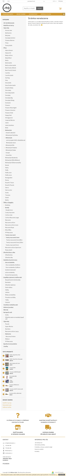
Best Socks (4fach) (10, 68)
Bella (6, 60)
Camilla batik (9, 75)
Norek (7, 165)
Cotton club (8, 215)
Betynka (7, 35)
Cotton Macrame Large (12, 218)
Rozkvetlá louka (7, 405)
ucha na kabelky (10, 272)
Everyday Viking (9, 100)
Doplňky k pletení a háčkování (13, 277)
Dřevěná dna (8, 255)
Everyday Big (9, 98)
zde (56, 474)
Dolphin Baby (9, 88)
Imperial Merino (10, 120)
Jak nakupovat (31, 1)
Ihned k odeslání (10, 133)
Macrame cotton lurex (11, 225)
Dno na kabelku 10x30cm (13, 265)
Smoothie (9, 155)
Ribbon (7, 339)
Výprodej (6, 28)
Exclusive (8, 103)
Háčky (7, 290)
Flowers (7, 105)
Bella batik (8, 63)
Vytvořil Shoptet (59, 472)
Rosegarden (8, 178)
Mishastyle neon (11, 143)
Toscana (7, 195)
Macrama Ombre (10, 336)
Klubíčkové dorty (9, 25)
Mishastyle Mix (10, 145)
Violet (7, 198)
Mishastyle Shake (11, 150)
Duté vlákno (8, 287)
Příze (5, 48)
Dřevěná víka (9, 257)
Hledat (40, 8)
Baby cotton (9, 55)
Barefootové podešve (10, 344)
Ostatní (7, 302)
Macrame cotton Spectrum (13, 247)
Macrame (8, 220)
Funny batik (8, 45)
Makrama (8, 334)
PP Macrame (9, 233)
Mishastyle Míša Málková (12, 160)
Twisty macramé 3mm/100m (14, 242)
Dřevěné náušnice (10, 285)
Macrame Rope (9, 227)
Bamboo (7, 329)
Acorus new (8, 30)
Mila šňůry (8, 230)
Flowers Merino (9, 40)
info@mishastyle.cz (10, 443)
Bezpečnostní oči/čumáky (12, 280)
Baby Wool (8, 58)
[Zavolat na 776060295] (5, 1)
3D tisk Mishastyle (9, 23)
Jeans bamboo (9, 125)
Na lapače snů (8, 312)
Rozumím (61, 474)
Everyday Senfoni (10, 38)
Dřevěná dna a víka (9, 252)
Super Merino (9, 326)
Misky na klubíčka (10, 295)
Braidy (7, 208)
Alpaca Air (8, 53)
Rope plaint (8, 250)
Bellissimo (8, 33)
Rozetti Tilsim (9, 183)
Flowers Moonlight (10, 108)
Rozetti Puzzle (9, 185)
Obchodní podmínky (40, 445)
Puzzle (7, 324)
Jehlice (7, 292)
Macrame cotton (10, 223)
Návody (6, 310)
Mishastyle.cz (8, 450)
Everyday (7, 95)
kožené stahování (10, 270)
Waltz (7, 200)
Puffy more (8, 175)
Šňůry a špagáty (8, 203)
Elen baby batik (9, 93)
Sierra (7, 188)
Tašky (7, 300)
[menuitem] (8, 14)
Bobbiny (7, 205)
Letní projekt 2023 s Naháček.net (15, 140)
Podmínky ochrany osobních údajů (43, 447)
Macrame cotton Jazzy (12, 331)
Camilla (7, 73)
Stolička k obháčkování (11, 305)
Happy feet (8, 115)
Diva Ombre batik (10, 85)
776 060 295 (8, 445)
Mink (6, 128)
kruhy (7, 315)
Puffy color (8, 173)
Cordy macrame (9, 213)
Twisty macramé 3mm (12, 237)
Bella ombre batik (10, 65)
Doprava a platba (39, 449)
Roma (7, 180)
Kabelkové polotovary (10, 260)
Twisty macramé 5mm (12, 245)
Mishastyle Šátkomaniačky (13, 163)
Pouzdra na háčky (10, 297)
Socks (7, 193)
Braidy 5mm (9, 210)
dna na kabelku (9, 262)
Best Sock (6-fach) (10, 70)
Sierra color (8, 190)
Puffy (6, 170)
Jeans (7, 123)
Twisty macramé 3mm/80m (14, 240)
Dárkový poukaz (8, 307)
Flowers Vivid (9, 113)
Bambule (8, 282)
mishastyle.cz (8, 453)
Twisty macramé (10, 235)
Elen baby (8, 90)
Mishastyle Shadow (11, 148)
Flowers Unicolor (10, 110)
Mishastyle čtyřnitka (12, 135)
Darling (7, 78)
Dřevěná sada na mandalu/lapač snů (14, 318)
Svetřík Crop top (7, 402)
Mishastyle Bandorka (11, 158)
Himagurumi (9, 118)
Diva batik (8, 83)
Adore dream (9, 50)
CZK (54, 1)
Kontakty (37, 451)
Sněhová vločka (7, 407)
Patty (7, 168)
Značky (6, 346)
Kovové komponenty (11, 275)
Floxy (6, 43)
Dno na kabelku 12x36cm (13, 267)
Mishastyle (8, 130)
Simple (8, 153)
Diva (6, 80)
